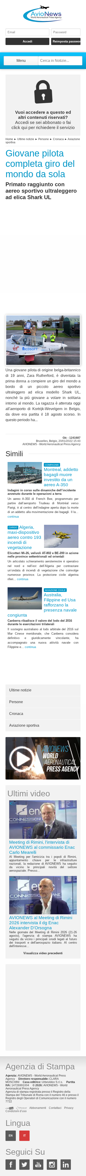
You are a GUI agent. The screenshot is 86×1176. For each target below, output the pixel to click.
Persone (43, 139)
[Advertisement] (43, 266)
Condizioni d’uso (16, 1111)
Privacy (68, 1108)
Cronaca (58, 139)
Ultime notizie (25, 139)
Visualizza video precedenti (43, 953)
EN (11, 1135)
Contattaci (55, 1108)
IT (24, 1135)
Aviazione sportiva (24, 725)
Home (9, 139)
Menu (21, 61)
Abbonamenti (37, 1108)
